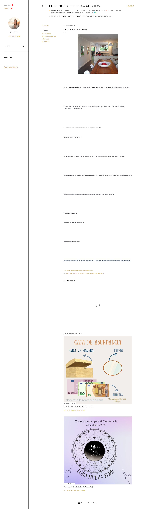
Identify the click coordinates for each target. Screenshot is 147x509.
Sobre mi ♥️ (8, 8)
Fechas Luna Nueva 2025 (78, 486)
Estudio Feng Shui (98, 16)
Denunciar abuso (11, 67)
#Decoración (46, 39)
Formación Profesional (78, 16)
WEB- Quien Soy (60, 16)
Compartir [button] (45, 26)
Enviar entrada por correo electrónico (82, 270)
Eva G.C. (14, 32)
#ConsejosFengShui (49, 36)
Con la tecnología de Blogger (89, 503)
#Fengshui (45, 41)
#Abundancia (46, 34)
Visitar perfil (14, 36)
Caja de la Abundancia (78, 406)
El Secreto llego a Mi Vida (74, 6)
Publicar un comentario (78, 410)
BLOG (51, 16)
